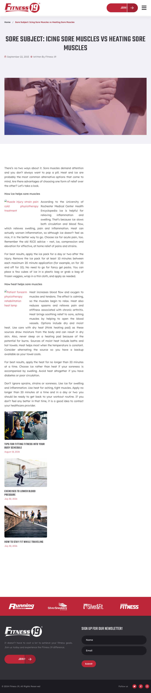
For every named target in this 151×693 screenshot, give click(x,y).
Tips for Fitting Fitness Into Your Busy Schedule (24, 446)
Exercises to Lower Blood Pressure (20, 493)
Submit (88, 663)
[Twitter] (134, 686)
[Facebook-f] (141, 686)
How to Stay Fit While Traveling (23, 542)
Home (7, 22)
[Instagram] (147, 686)
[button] (144, 7)
